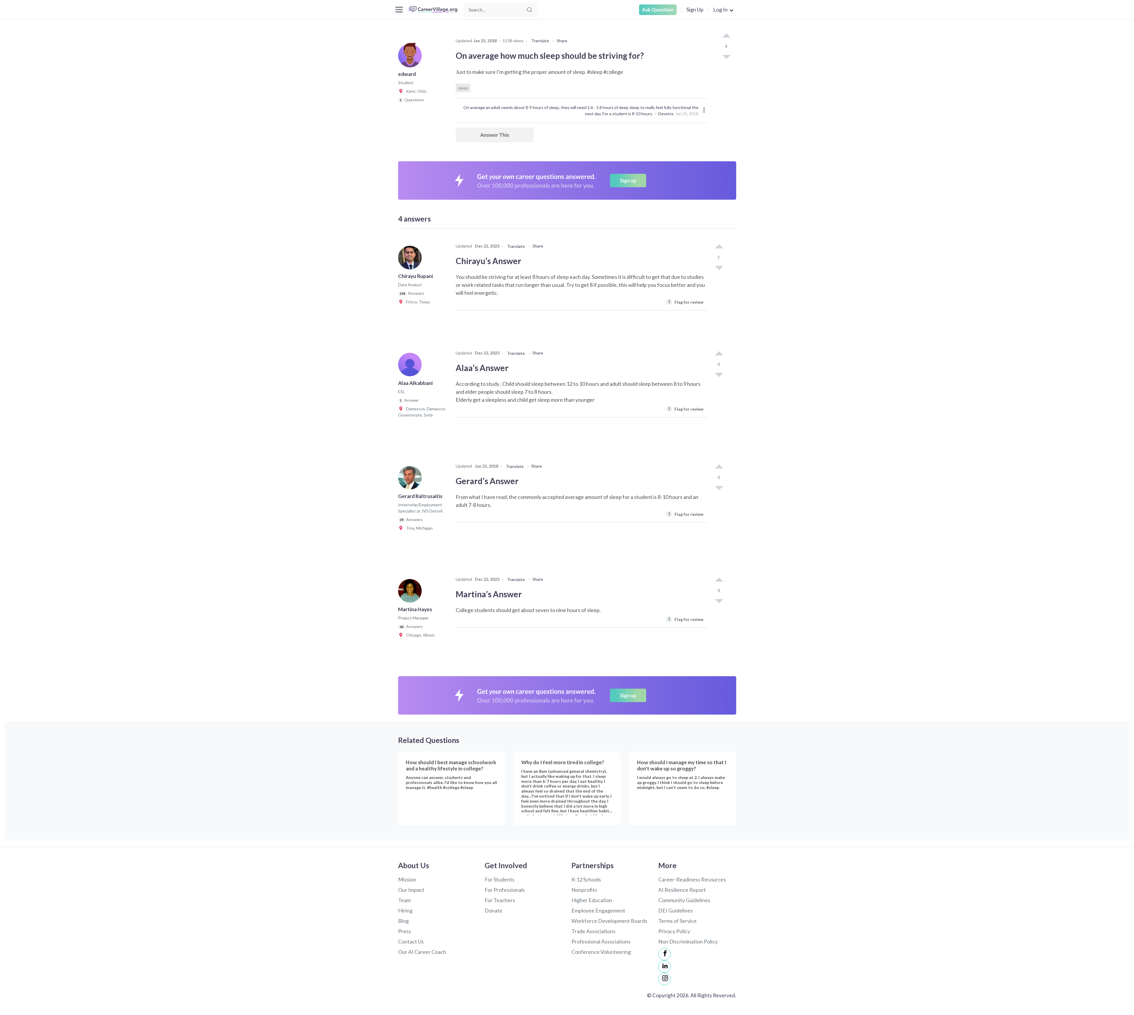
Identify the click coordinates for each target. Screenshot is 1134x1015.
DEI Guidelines (675, 910)
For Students (499, 879)
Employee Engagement (598, 910)
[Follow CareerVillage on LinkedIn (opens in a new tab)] (664, 966)
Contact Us (411, 941)
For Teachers (500, 900)
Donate (493, 910)
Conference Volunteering (601, 952)
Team (404, 900)
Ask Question (658, 9)
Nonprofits (584, 890)
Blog (403, 921)
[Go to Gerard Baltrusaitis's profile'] (411, 479)
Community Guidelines (684, 900)
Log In (720, 9)
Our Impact (411, 890)
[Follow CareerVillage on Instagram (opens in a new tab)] (664, 979)
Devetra (665, 113)
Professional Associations (600, 941)
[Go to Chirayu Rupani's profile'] (411, 259)
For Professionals (505, 890)
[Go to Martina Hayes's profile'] (411, 592)
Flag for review (685, 302)
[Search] (529, 9)
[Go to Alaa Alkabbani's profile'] (411, 366)
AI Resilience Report (682, 890)
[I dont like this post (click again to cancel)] (726, 56)
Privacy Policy (674, 931)
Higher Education (591, 900)
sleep (463, 87)
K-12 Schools (586, 879)
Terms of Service (677, 921)
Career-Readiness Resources (692, 879)
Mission (407, 879)
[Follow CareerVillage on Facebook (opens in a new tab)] (664, 954)
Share (562, 40)
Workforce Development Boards (609, 921)
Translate (540, 40)
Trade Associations (593, 931)
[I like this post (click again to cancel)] (726, 36)
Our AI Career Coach (422, 952)
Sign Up (694, 9)
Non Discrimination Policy (688, 941)
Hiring (405, 910)
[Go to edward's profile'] (411, 57)
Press (404, 931)
